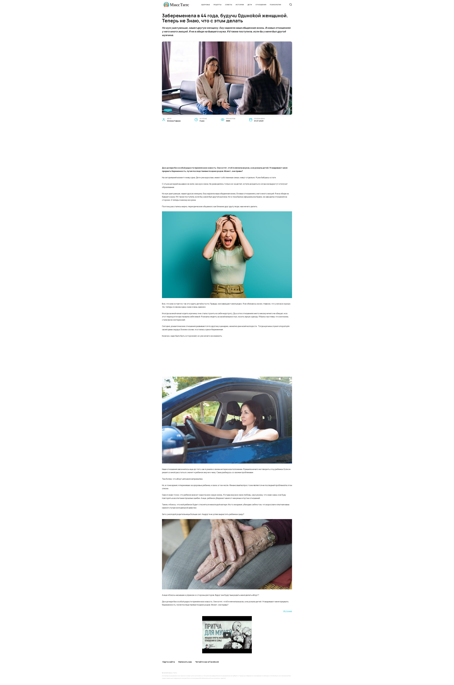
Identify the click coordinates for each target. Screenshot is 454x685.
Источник (287, 611)
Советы (228, 5)
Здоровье (205, 5)
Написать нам (185, 662)
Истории (240, 5)
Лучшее (167, 110)
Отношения (260, 5)
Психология (275, 5)
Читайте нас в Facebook (207, 662)
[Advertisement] (227, 146)
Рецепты (217, 5)
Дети (249, 5)
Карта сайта (169, 662)
